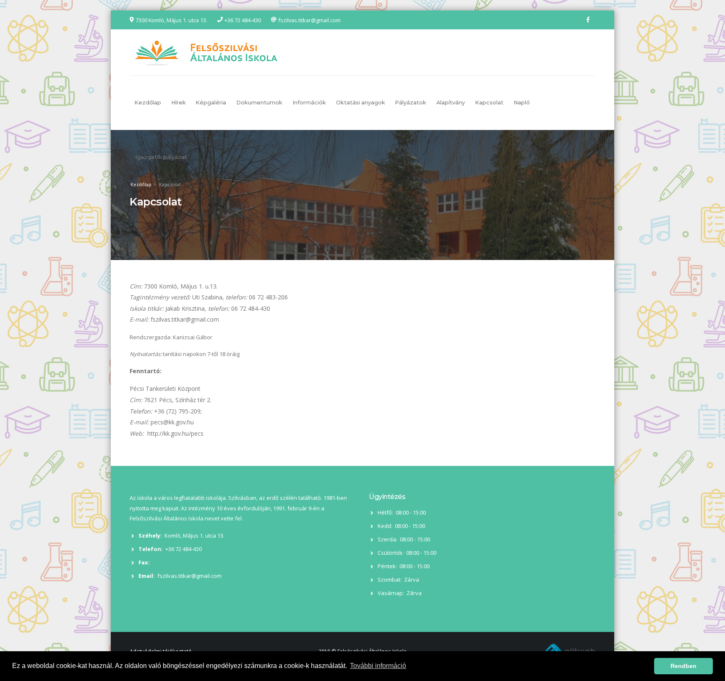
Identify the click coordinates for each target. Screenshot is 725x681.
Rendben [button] (683, 666)
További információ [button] (378, 665)
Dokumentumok (259, 102)
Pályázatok (410, 102)
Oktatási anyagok (360, 102)
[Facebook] (588, 20)
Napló (522, 102)
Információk (309, 102)
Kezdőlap (147, 102)
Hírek (178, 102)
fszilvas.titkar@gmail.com (309, 20)
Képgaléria (211, 102)
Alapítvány (450, 102)
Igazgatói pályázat (161, 157)
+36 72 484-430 (242, 20)
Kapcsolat (489, 102)
